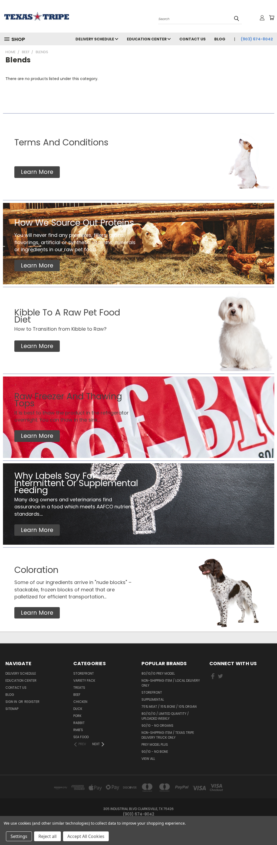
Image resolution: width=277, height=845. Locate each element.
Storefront (83, 673)
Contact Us (192, 39)
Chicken (80, 701)
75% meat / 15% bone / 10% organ (169, 706)
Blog (219, 39)
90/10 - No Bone (154, 751)
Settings (19, 836)
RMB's (78, 730)
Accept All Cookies (85, 836)
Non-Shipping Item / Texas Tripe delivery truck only (167, 735)
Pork (77, 715)
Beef (76, 694)
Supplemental (152, 699)
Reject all (47, 836)
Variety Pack (84, 680)
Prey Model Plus (154, 744)
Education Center (147, 39)
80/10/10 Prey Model (158, 673)
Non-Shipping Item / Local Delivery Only (170, 683)
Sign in (11, 701)
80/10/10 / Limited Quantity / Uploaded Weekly (165, 716)
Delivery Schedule (95, 39)
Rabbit (79, 722)
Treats (79, 687)
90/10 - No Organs (157, 725)
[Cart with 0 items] (271, 17)
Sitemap (11, 708)
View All (148, 758)
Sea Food (81, 737)
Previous (268, 828)
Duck (77, 708)
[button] (37, 172)
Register (31, 701)
